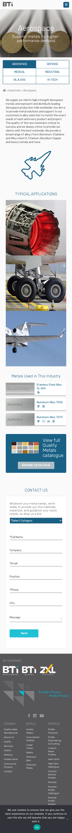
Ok (37, 827)
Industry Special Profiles (52, 774)
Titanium (33, 138)
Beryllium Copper (50, 138)
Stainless (58, 134)
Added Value (11, 759)
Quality (7, 741)
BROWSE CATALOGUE (36, 465)
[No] (67, 819)
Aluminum (45, 134)
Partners (8, 754)
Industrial (52, 72)
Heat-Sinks (54, 759)
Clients (7, 750)
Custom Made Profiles (52, 751)
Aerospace (19, 64)
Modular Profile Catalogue (53, 790)
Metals (29, 752)
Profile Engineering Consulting (54, 740)
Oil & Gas (19, 79)
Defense (52, 64)
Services (8, 746)
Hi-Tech (52, 79)
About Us (9, 737)
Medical (19, 72)
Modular (52, 782)
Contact (8, 771)
